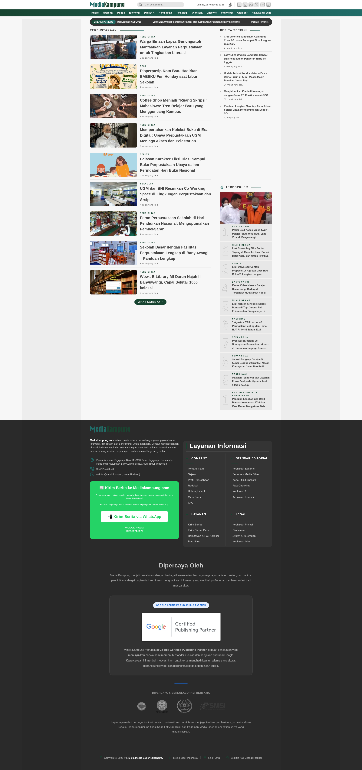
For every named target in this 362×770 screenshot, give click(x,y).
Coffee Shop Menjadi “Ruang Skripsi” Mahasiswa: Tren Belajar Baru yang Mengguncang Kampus (173, 106)
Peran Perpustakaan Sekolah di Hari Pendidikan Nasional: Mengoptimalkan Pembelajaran (174, 223)
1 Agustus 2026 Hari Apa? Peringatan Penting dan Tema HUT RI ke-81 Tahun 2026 (249, 326)
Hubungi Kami (196, 491)
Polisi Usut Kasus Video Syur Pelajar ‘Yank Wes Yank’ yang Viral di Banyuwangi (249, 234)
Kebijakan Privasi (242, 524)
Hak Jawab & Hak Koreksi (203, 535)
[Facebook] (239, 4)
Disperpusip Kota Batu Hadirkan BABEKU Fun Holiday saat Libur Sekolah (169, 76)
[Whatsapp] (251, 4)
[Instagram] (245, 4)
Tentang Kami (196, 468)
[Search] (140, 4)
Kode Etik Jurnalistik (244, 479)
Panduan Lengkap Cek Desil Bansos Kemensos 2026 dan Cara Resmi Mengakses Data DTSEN (248, 404)
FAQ (190, 502)
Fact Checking (241, 485)
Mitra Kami (194, 497)
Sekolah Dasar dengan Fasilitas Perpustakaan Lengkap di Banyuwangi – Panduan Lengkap (174, 253)
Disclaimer (238, 530)
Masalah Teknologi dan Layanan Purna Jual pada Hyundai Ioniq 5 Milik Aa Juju (251, 381)
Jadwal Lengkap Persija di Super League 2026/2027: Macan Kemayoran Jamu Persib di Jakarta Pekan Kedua (250, 365)
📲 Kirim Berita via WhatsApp (134, 517)
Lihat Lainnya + (150, 302)
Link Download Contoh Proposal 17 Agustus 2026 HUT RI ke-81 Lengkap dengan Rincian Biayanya (250, 272)
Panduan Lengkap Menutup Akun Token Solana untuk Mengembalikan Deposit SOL (247, 110)
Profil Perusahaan (198, 479)
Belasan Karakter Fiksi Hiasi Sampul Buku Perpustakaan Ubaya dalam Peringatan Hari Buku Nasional (172, 164)
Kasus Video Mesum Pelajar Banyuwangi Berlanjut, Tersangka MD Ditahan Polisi (249, 289)
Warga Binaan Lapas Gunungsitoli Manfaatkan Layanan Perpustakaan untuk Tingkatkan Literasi (171, 47)
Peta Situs (194, 541)
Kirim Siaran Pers (198, 530)
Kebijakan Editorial (243, 468)
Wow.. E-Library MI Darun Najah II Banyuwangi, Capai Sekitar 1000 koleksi (170, 282)
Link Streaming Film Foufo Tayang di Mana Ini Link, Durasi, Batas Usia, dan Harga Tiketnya (251, 252)
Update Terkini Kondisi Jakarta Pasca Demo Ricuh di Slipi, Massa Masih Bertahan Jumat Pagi (245, 77)
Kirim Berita (195, 524)
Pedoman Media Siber (245, 474)
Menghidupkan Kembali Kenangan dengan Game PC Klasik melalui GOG (246, 93)
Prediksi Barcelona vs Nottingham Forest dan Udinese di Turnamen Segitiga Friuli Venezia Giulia (250, 346)
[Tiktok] (268, 4)
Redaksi (193, 485)
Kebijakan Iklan (241, 541)
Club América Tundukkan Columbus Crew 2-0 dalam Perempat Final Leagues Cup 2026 (247, 40)
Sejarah (192, 474)
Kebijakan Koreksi (243, 497)
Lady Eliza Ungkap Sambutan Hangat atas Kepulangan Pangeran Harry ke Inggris (180, 22)
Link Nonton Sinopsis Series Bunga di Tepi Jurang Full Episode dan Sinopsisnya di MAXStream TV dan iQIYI (249, 309)
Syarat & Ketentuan (244, 535)
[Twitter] (256, 4)
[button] (230, 4)
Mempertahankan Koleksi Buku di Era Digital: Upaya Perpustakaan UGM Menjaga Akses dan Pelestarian (173, 135)
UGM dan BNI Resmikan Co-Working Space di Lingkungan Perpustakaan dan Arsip (175, 194)
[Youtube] (262, 4)
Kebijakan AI (239, 491)
